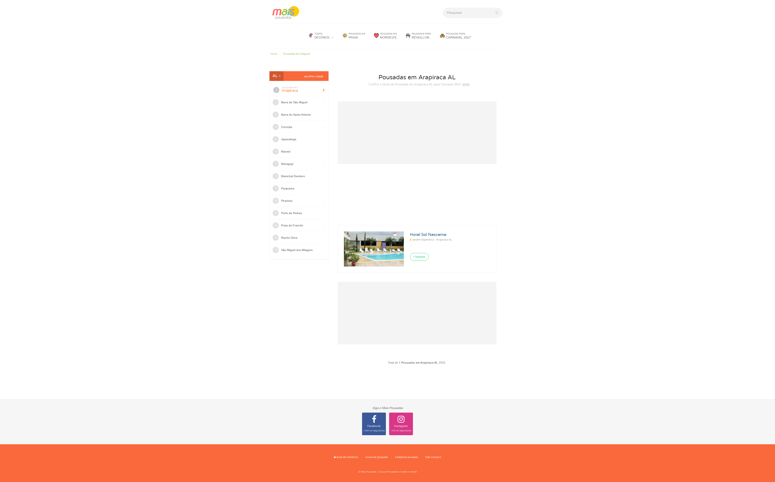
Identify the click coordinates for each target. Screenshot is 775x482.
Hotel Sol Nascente (428, 235)
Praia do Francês (292, 225)
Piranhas (286, 200)
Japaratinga (288, 139)
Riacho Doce (289, 237)
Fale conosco (433, 457)
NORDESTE (388, 36)
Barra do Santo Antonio (296, 114)
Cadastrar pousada (406, 457)
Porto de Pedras (291, 213)
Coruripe (286, 127)
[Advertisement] (417, 133)
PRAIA (357, 36)
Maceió (285, 151)
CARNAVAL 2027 (458, 36)
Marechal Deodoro (293, 176)
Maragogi (287, 163)
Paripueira (287, 188)
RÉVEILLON (421, 36)
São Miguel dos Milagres (297, 250)
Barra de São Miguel (294, 102)
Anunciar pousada (376, 457)
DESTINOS (322, 36)
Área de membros (347, 457)
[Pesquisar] (497, 13)
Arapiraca (290, 89)
